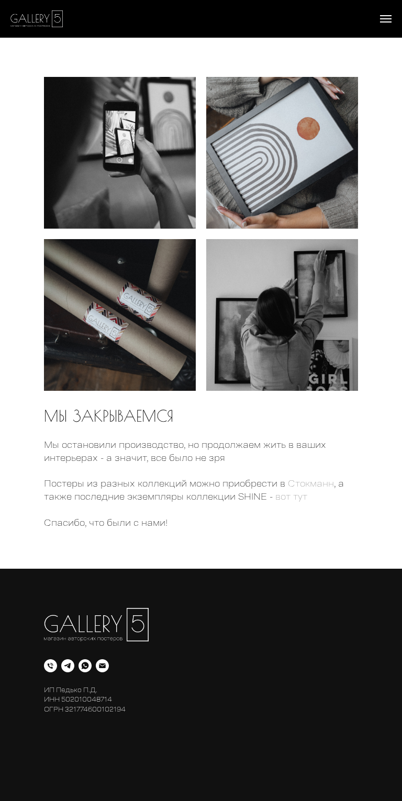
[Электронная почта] (102, 665)
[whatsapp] (85, 665)
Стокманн (311, 483)
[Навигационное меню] (386, 18)
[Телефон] (50, 665)
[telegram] (67, 665)
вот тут (291, 496)
